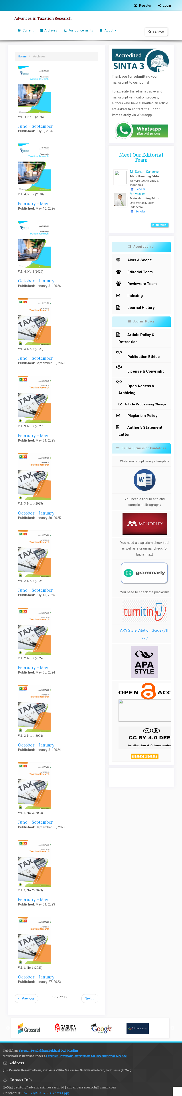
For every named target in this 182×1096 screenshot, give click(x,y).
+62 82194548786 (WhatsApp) (45, 1093)
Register (144, 5)
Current (28, 30)
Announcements (80, 30)
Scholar (140, 189)
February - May (33, 203)
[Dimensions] (145, 1028)
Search (158, 31)
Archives (50, 30)
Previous (26, 998)
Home (22, 56)
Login (166, 5)
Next (90, 998)
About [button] (108, 30)
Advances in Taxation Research (42, 18)
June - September (35, 126)
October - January (36, 280)
